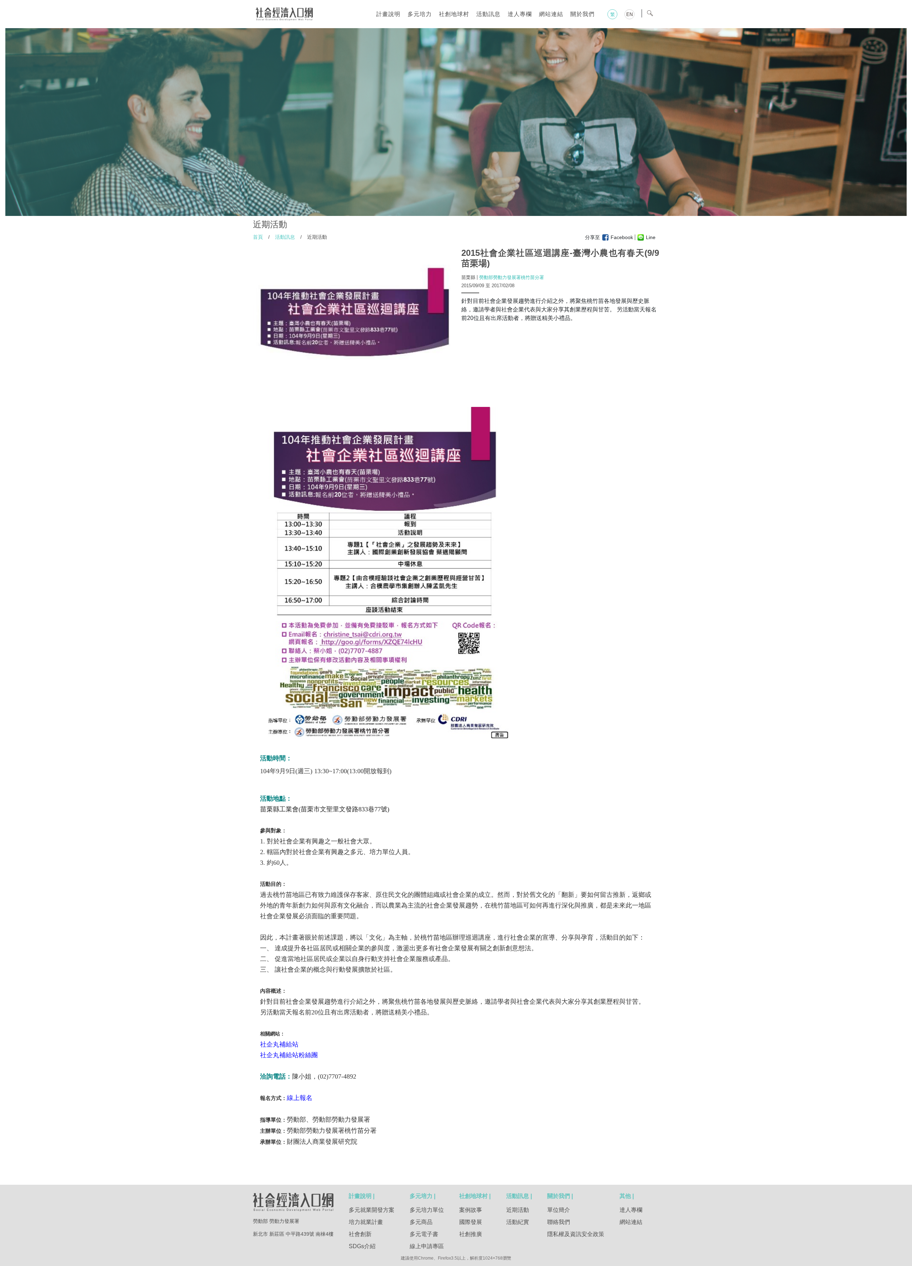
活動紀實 (517, 1222)
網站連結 (551, 14)
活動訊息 (488, 14)
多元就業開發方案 (371, 1210)
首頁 (258, 237)
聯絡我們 (558, 1222)
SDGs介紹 (362, 1246)
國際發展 (470, 1222)
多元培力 (420, 14)
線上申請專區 (427, 1246)
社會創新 (360, 1234)
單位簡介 (558, 1210)
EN (629, 14)
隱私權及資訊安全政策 (575, 1234)
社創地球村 (454, 14)
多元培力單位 (427, 1210)
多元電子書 (424, 1234)
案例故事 (470, 1210)
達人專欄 (520, 14)
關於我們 (582, 14)
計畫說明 (388, 14)
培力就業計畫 (366, 1222)
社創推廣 (470, 1234)
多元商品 (421, 1222)
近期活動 (517, 1210)
